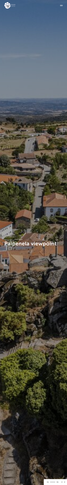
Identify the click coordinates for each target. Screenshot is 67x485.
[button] (65, 482)
